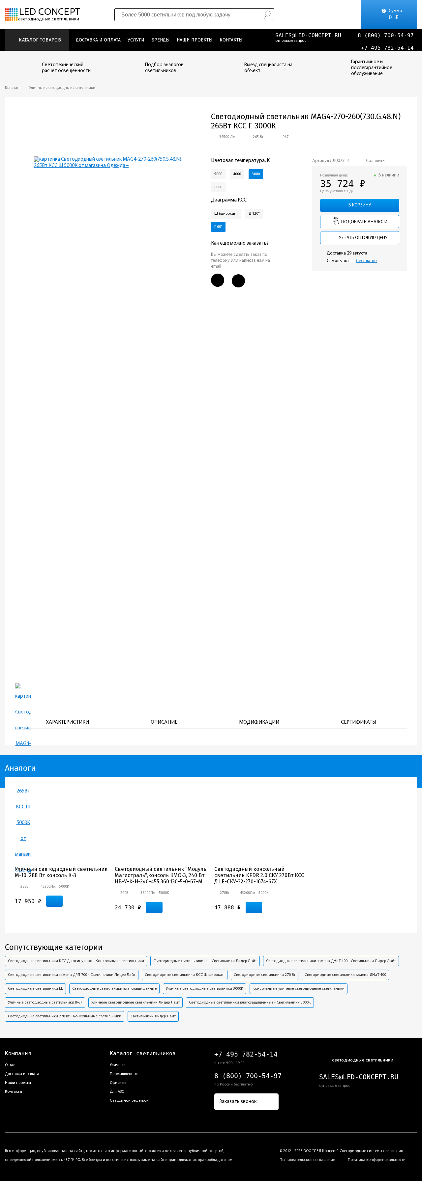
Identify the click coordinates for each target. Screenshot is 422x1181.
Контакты (231, 40)
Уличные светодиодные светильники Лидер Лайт (135, 1003)
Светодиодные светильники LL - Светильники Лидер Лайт (205, 961)
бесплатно (366, 260)
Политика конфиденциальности (377, 1160)
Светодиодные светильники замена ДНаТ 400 (345, 975)
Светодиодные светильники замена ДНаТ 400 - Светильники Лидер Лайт (331, 961)
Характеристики (67, 722)
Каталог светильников (143, 1053)
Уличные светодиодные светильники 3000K (204, 989)
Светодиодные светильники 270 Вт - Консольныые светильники (64, 1016)
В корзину (359, 205)
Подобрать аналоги (363, 222)
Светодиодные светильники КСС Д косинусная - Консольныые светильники (76, 961)
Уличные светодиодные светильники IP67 (45, 1003)
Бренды (160, 40)
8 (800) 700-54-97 (386, 35)
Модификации (259, 722)
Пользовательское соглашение (307, 1160)
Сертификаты (358, 722)
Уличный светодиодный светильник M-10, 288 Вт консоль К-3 (61, 872)
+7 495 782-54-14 (387, 48)
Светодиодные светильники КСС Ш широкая (185, 975)
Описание (164, 722)
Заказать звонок (238, 1101)
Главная (12, 88)
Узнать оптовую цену (362, 237)
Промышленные (124, 1074)
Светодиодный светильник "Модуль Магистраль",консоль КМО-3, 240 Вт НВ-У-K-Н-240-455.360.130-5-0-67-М (160, 875)
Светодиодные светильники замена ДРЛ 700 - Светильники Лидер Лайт (72, 975)
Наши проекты (195, 40)
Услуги (136, 40)
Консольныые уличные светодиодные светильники (299, 989)
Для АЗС (117, 1092)
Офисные (118, 1083)
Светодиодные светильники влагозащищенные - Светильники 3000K (250, 1003)
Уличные (117, 1065)
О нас (10, 1065)
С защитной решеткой (129, 1101)
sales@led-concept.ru (308, 35)
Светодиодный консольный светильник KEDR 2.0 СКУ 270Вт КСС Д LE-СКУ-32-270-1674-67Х (259, 875)
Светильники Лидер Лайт (153, 1016)
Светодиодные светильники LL (35, 989)
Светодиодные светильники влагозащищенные (114, 989)
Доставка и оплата (98, 40)
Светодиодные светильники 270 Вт (264, 975)
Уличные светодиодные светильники (62, 88)
